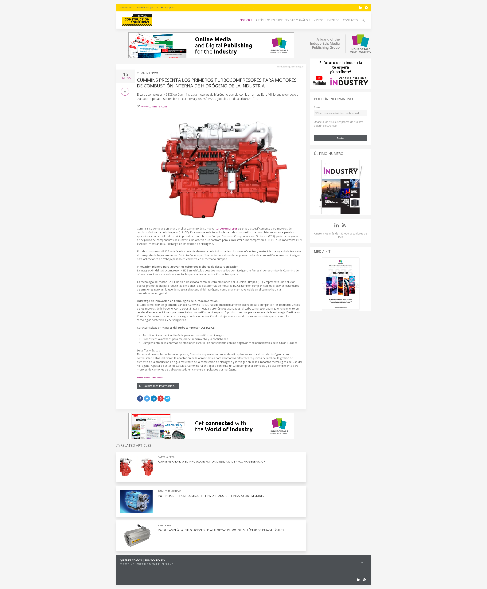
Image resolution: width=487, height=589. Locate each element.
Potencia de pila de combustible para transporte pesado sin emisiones (211, 496)
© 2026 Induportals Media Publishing (146, 564)
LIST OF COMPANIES (133, 568)
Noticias (246, 20)
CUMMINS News (147, 73)
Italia (172, 7)
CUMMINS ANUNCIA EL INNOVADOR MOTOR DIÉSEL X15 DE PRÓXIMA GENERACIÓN (212, 461)
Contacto (350, 20)
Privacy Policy (155, 560)
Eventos (333, 20)
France (164, 7)
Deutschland (143, 7)
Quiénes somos (131, 560)
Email (317, 107)
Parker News (165, 525)
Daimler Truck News (169, 491)
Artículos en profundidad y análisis (283, 20)
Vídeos (318, 20)
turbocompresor (226, 228)
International (127, 7)
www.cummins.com (154, 106)
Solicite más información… (159, 386)
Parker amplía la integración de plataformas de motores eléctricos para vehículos (221, 530)
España (155, 7)
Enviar (340, 138)
